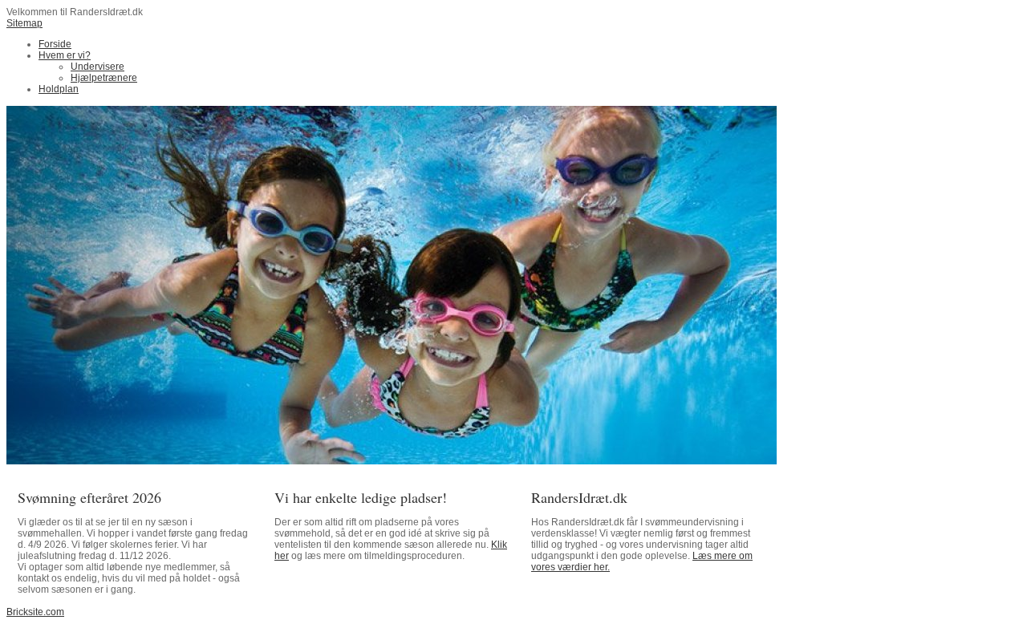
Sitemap (24, 23)
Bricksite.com (35, 612)
